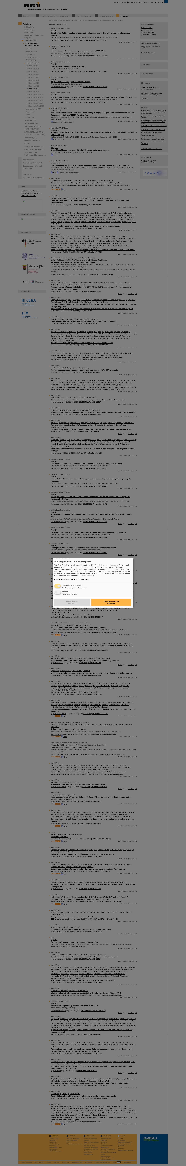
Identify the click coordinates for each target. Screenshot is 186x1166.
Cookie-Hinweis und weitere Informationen (71, 579)
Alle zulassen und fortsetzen (111, 602)
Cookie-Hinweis (98, 567)
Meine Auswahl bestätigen (72, 602)
